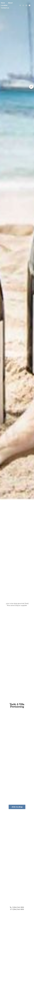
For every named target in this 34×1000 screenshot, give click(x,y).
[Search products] (31, 87)
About (10, 3)
